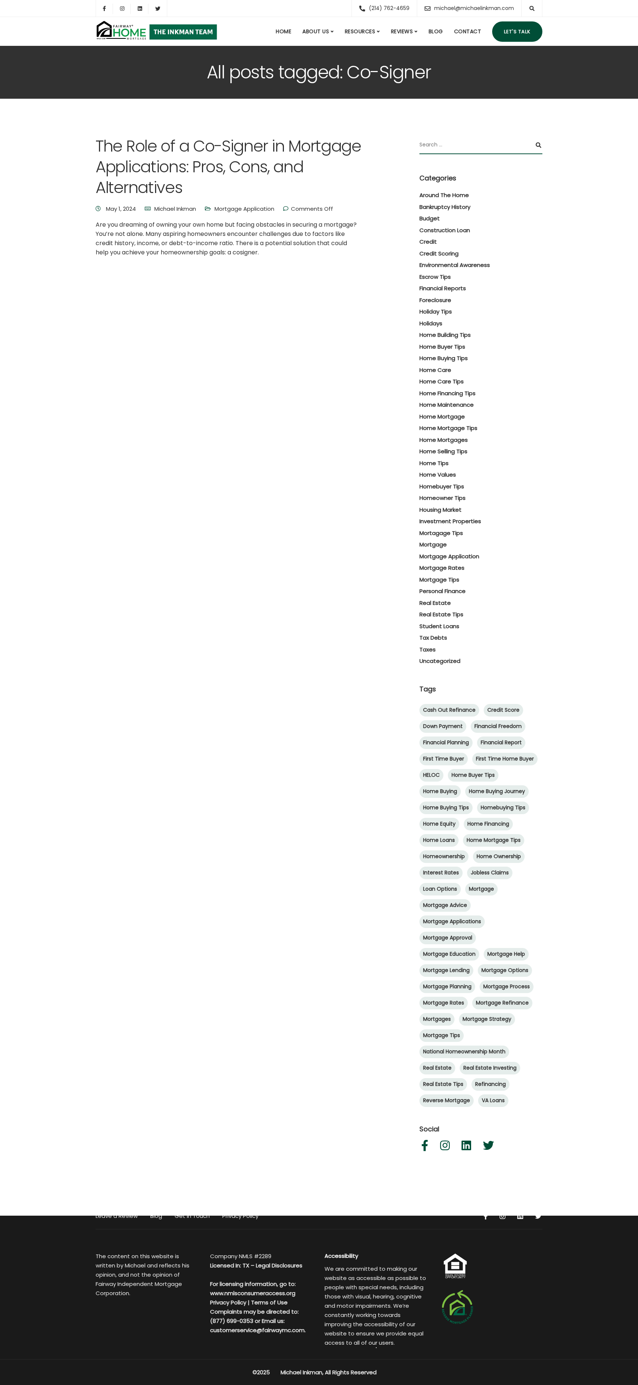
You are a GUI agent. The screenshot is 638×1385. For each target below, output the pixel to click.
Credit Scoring (439, 253)
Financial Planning (446, 742)
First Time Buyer (443, 758)
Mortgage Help (506, 954)
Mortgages (437, 1019)
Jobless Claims (490, 872)
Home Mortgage (442, 416)
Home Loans (439, 840)
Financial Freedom (498, 726)
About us (315, 31)
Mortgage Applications (452, 921)
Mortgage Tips (439, 579)
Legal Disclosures (279, 1265)
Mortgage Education (449, 954)
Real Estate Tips (441, 614)
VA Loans (493, 1100)
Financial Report (501, 742)
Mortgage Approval (447, 937)
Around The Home (444, 195)
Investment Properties (450, 521)
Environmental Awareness (454, 265)
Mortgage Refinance (502, 1002)
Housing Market (440, 510)
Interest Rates (441, 872)
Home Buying (440, 791)
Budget (429, 218)
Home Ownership (499, 856)
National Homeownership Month (464, 1051)
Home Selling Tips (443, 451)
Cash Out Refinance (449, 710)
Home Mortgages (443, 440)
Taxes (427, 649)
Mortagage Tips (441, 533)
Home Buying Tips (443, 358)
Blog (436, 31)
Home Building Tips (445, 335)
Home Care (435, 370)
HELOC (431, 775)
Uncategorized (439, 661)
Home (283, 31)
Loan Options (440, 889)
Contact (467, 31)
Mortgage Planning (447, 986)
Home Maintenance (446, 405)
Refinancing (490, 1084)
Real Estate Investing (490, 1067)
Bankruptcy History (444, 207)
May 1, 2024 (121, 209)
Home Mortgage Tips (448, 428)
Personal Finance (442, 591)
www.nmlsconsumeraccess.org (252, 1293)
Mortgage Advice (445, 905)
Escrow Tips (435, 277)
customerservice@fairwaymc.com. (258, 1330)
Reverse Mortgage (446, 1100)
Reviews (402, 31)
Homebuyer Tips (441, 486)
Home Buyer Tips (442, 347)
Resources (360, 31)
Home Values (437, 474)
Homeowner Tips (442, 498)
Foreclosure (435, 300)
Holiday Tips (435, 311)
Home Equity (439, 823)
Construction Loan (444, 230)
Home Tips (434, 463)
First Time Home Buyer (505, 758)
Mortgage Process (506, 986)
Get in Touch (192, 1216)
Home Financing (488, 823)
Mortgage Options (504, 970)
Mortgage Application (244, 209)
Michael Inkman (175, 209)
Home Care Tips (441, 381)
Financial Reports (442, 288)
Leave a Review (117, 1216)
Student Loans (439, 626)
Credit (428, 241)
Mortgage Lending (446, 970)
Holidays (430, 323)
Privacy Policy (240, 1216)
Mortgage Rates (441, 568)
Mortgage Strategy (487, 1019)
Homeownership (444, 856)
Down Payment (443, 726)
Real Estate (435, 603)
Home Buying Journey (497, 791)
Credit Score (503, 710)
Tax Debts (433, 637)
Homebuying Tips (503, 807)
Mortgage (433, 544)
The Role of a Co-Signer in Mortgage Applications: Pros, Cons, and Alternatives (228, 167)
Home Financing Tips (447, 393)
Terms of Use (269, 1302)
